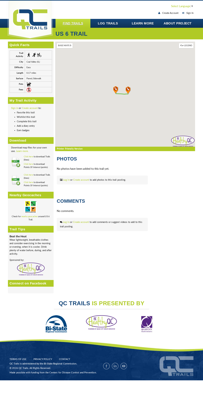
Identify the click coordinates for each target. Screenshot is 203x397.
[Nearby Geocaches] (31, 208)
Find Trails (73, 23)
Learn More (143, 23)
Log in (66, 180)
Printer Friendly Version (70, 149)
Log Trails (108, 23)
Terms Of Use (18, 359)
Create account (30, 108)
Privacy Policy (42, 359)
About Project (178, 23)
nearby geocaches (29, 217)
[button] (115, 90)
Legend (188, 46)
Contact (64, 359)
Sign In (188, 13)
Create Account (169, 13)
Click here (28, 157)
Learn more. (22, 151)
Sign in (14, 108)
